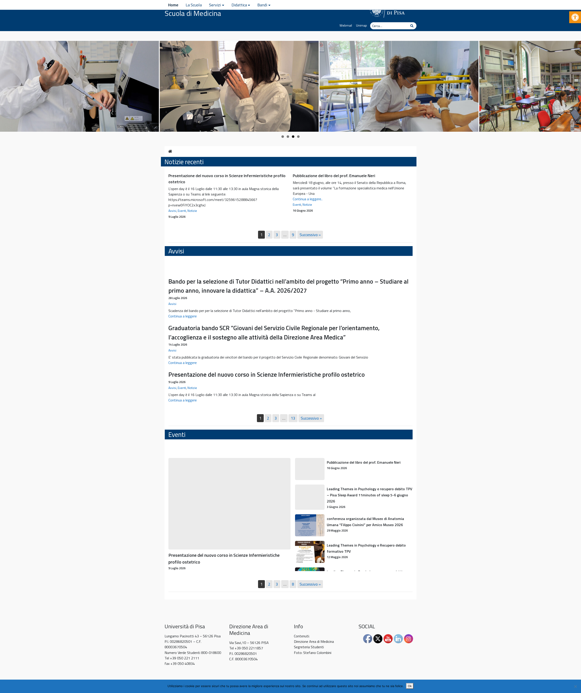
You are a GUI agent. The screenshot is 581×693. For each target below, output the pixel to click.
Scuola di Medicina (193, 13)
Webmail (346, 25)
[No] (575, 686)
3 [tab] (293, 136)
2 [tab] (288, 136)
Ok (410, 686)
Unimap (361, 25)
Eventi (182, 210)
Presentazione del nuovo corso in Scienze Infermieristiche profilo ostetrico (266, 374)
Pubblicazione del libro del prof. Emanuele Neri (334, 176)
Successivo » (310, 235)
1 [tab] (282, 136)
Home (173, 5)
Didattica (239, 5)
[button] (575, 17)
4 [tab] (298, 136)
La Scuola (194, 5)
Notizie (192, 210)
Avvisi (172, 210)
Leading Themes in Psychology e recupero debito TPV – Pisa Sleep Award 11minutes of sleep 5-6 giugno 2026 (369, 495)
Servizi (215, 5)
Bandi (262, 5)
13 (293, 418)
